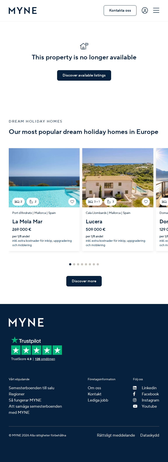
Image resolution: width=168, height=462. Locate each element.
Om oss (94, 388)
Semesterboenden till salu (31, 388)
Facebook (150, 394)
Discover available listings (84, 75)
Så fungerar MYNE (25, 400)
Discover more (84, 281)
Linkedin (149, 388)
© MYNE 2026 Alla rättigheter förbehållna (37, 435)
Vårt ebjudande (19, 379)
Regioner (16, 394)
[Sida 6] (90, 264)
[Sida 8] (98, 264)
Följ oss (138, 379)
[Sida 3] (78, 264)
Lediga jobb (98, 400)
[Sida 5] (86, 264)
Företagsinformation (102, 379)
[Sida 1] (70, 264)
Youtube (149, 406)
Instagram (150, 400)
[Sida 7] (94, 264)
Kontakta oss (120, 10)
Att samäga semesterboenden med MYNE (35, 409)
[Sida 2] (74, 264)
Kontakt (95, 394)
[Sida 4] (82, 264)
